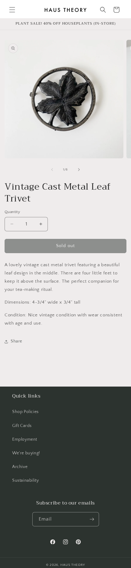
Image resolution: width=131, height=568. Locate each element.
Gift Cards (22, 425)
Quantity (12, 212)
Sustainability (25, 480)
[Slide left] (52, 169)
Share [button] (16, 341)
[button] (12, 9)
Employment (24, 439)
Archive (19, 466)
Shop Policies (25, 411)
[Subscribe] (92, 519)
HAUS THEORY (72, 565)
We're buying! (26, 453)
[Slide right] (79, 169)
